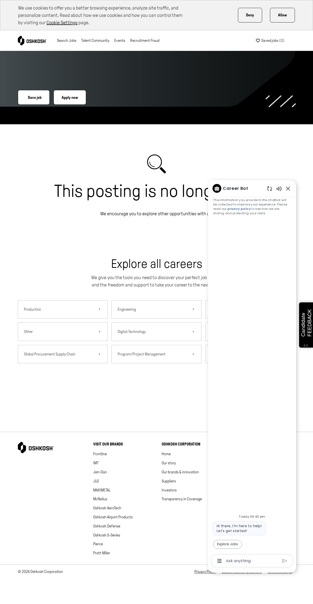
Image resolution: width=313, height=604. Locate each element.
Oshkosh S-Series (106, 535)
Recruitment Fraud (144, 40)
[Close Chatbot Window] (288, 188)
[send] (285, 561)
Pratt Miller (101, 553)
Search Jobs (66, 40)
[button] (156, 382)
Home (166, 454)
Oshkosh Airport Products (113, 517)
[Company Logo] (32, 40)
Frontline (100, 454)
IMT (96, 463)
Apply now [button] (70, 97)
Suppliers (169, 481)
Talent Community (95, 40)
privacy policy (239, 209)
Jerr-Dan (100, 472)
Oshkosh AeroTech (107, 508)
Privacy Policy (205, 572)
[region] (252, 374)
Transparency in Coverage (182, 499)
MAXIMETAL (102, 490)
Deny (250, 15)
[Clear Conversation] (269, 188)
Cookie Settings (62, 22)
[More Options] (219, 561)
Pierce (98, 544)
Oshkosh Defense (106, 526)
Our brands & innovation (180, 472)
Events (119, 40)
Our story (169, 463)
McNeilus (100, 499)
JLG (96, 481)
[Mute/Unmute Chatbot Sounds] (279, 188)
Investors (169, 490)
